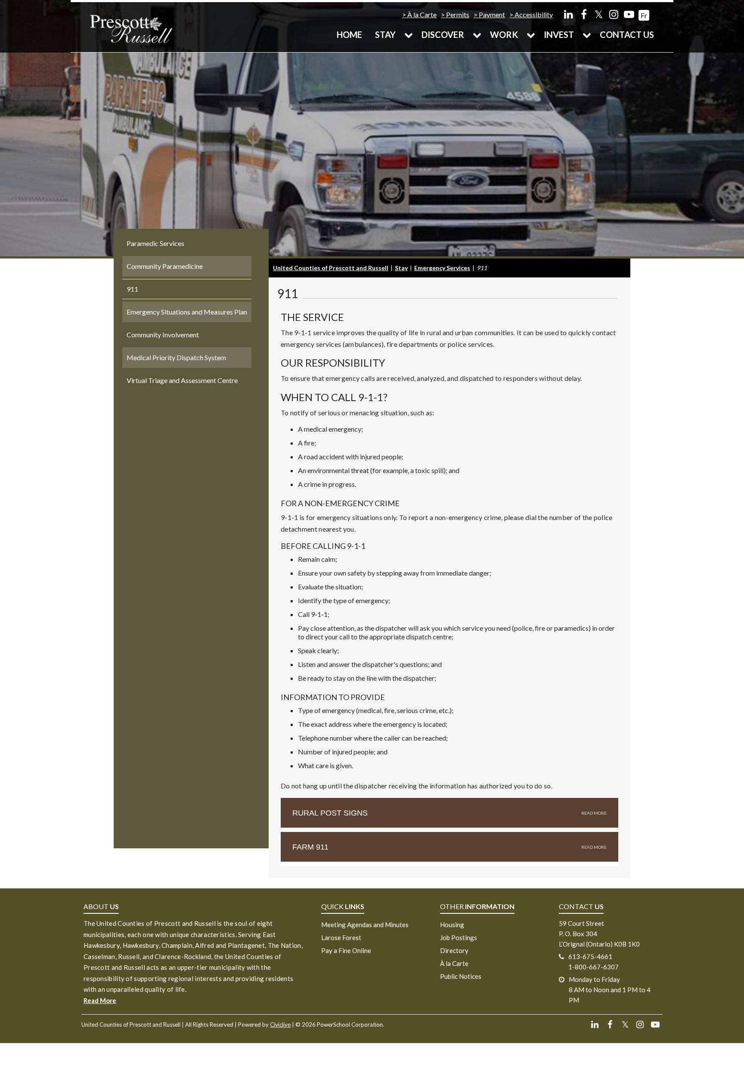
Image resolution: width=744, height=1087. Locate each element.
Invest (559, 34)
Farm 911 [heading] (310, 847)
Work (504, 34)
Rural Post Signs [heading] (330, 813)
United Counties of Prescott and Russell (330, 267)
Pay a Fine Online (346, 950)
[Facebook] (583, 14)
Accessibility (534, 14)
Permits (457, 14)
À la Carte (422, 14)
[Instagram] (613, 14)
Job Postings (458, 937)
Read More (100, 1000)
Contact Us (627, 34)
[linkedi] (568, 14)
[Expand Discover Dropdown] (477, 34)
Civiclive (280, 1024)
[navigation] (131, 28)
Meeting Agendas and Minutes (365, 924)
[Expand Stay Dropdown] (408, 34)
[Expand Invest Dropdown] (586, 34)
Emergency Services (442, 267)
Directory (454, 950)
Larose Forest (341, 937)
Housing (452, 924)
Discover (443, 34)
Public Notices (460, 976)
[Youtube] (628, 14)
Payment (492, 14)
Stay (385, 34)
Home (349, 34)
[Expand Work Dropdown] (530, 34)
